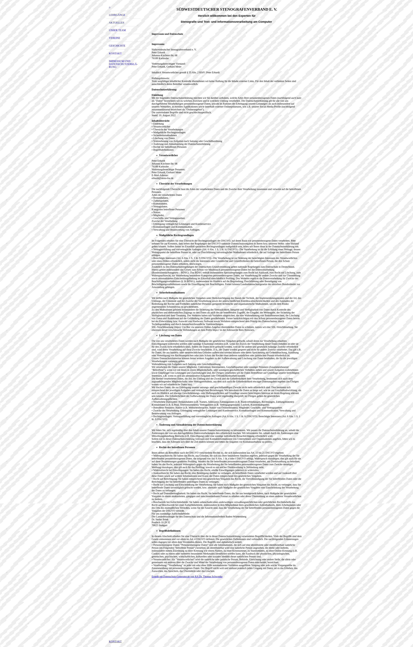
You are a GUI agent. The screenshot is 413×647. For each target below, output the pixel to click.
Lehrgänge (117, 15)
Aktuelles (116, 22)
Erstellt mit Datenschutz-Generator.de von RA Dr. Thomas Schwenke (187, 576)
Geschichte (117, 45)
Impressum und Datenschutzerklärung (123, 64)
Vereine (114, 38)
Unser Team (117, 30)
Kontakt (115, 53)
